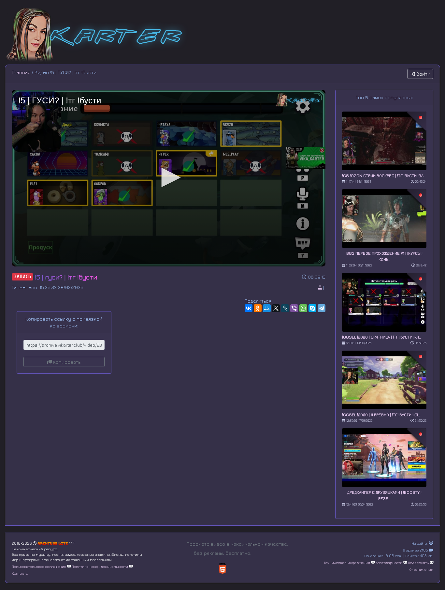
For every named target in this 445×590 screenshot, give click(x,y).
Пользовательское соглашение (39, 566)
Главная (21, 72)
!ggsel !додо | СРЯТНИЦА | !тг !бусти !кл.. (381, 337)
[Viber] (294, 308)
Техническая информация (347, 562)
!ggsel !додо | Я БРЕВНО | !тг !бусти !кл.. (381, 414)
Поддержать (418, 562)
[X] (276, 308)
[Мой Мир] (267, 308)
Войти (422, 74)
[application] (168, 178)
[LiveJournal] (285, 308)
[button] (168, 177)
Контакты (20, 573)
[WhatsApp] (303, 308)
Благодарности (389, 562)
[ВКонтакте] (248, 308)
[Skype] (312, 308)
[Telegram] (321, 308)
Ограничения (421, 569)
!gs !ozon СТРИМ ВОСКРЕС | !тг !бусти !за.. (383, 175)
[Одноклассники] (258, 308)
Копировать (66, 362)
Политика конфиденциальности (100, 566)
